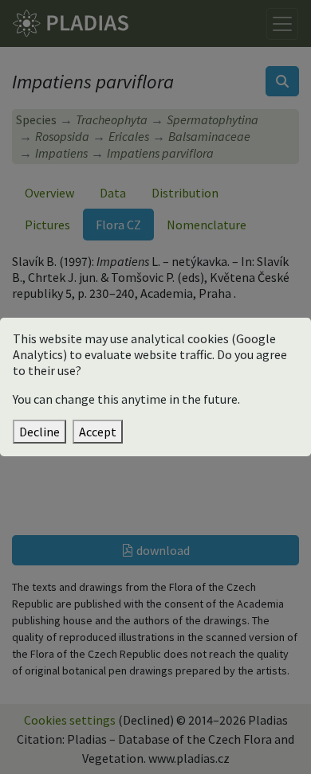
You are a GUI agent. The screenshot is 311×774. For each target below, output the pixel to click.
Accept (97, 432)
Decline (39, 432)
